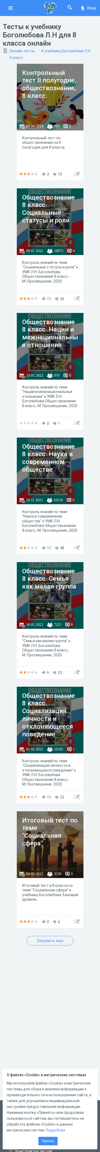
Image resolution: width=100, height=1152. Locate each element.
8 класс (16, 57)
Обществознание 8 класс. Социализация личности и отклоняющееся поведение (48, 715)
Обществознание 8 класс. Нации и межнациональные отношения (50, 333)
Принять (48, 1141)
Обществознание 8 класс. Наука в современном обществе (48, 458)
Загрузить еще (50, 941)
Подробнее (55, 1130)
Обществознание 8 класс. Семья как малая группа (49, 578)
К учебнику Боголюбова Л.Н (65, 51)
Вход (91, 8)
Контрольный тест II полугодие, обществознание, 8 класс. (49, 84)
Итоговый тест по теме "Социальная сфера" (50, 832)
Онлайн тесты (21, 51)
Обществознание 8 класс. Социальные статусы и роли (48, 209)
